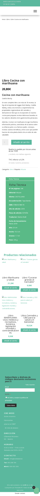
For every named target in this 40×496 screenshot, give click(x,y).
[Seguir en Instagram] (14, 367)
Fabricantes (8, 420)
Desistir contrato (20, 493)
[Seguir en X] (10, 367)
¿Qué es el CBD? (10, 424)
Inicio (3, 19)
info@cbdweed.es (16, 459)
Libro (8, 19)
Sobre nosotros (9, 416)
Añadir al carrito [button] (10, 288)
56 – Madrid (8, 439)
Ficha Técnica (14, 179)
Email (7, 387)
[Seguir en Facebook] (5, 367)
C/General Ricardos (11, 436)
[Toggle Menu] (35, 11)
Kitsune (23, 169)
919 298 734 (12, 463)
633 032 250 (14, 466)
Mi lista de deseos (11, 428)
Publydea (18, 487)
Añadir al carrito (21, 142)
